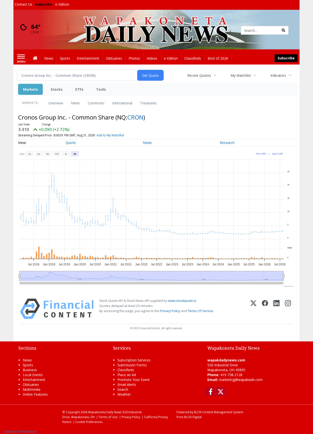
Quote (71, 142)
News (75, 103)
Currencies (96, 103)
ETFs (79, 89)
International (122, 103)
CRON (135, 117)
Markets (30, 89)
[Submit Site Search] (283, 30)
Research (227, 142)
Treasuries (148, 103)
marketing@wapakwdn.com (241, 379)
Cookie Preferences (89, 422)
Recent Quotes (199, 75)
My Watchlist (241, 75)
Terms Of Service (200, 311)
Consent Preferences (20, 431)
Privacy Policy (170, 311)
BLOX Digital (192, 417)
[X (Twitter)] (253, 308)
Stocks (57, 89)
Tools (101, 89)
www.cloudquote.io (182, 300)
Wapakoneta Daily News (105, 412)
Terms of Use (108, 417)
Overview (55, 103)
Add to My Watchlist (110, 135)
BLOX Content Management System (218, 412)
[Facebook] (265, 308)
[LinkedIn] (276, 308)
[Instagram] (288, 308)
